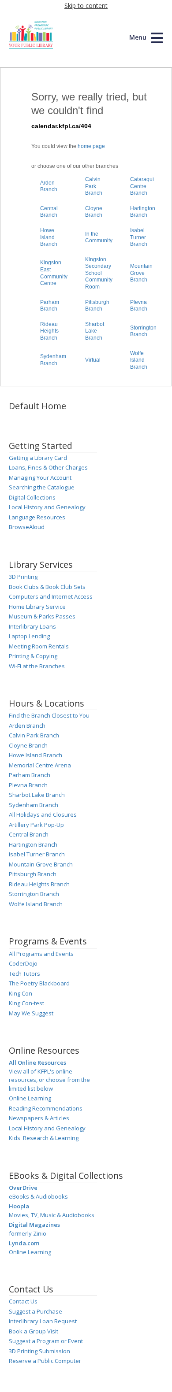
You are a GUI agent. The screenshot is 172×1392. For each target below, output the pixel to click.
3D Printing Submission (39, 1351)
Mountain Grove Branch (141, 273)
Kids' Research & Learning (44, 1138)
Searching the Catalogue (42, 487)
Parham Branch (49, 305)
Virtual (93, 360)
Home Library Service (37, 607)
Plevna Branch (138, 305)
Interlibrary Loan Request (43, 1321)
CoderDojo (23, 963)
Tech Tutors (24, 973)
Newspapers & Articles (39, 1118)
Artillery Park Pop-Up (36, 825)
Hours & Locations (46, 703)
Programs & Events (48, 941)
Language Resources (37, 517)
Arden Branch (48, 186)
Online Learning (30, 1098)
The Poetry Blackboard (39, 983)
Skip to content (86, 5)
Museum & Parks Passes (42, 616)
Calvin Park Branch (93, 186)
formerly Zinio (34, 1229)
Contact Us (31, 1289)
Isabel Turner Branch (138, 237)
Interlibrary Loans (32, 626)
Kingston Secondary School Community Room (98, 273)
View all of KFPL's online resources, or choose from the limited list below (49, 1075)
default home (37, 406)
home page (91, 146)
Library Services (41, 564)
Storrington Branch (143, 331)
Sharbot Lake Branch (94, 331)
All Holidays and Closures (43, 814)
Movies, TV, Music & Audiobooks (51, 1210)
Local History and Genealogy (47, 507)
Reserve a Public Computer (45, 1361)
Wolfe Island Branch (138, 360)
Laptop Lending (29, 636)
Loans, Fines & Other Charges (48, 467)
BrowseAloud (27, 527)
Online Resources (44, 1050)
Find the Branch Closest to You (49, 715)
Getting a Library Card (38, 458)
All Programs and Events (41, 954)
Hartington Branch (142, 211)
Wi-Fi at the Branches (37, 666)
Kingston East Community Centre (53, 272)
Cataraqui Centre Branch (142, 186)
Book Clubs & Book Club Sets (47, 587)
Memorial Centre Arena (40, 765)
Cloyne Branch (93, 211)
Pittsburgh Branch (97, 305)
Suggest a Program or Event (46, 1341)
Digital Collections (32, 497)
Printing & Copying (33, 656)
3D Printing (23, 577)
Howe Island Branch (48, 237)
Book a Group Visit (33, 1331)
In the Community (98, 237)
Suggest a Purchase (35, 1311)
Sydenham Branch (53, 360)
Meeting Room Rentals (39, 646)
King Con (20, 993)
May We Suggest (31, 1013)
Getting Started (40, 446)
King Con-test (26, 1003)
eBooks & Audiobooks (38, 1192)
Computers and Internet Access (51, 596)
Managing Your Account (40, 477)
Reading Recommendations (45, 1108)
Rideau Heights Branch (49, 331)
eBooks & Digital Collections (66, 1175)
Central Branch (49, 211)
